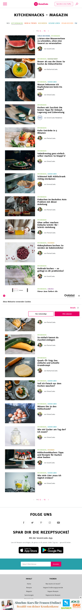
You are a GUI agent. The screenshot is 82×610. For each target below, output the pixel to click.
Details (73, 308)
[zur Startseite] (41, 4)
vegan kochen (67, 23)
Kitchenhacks (17, 23)
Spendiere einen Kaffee (63, 4)
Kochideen (42, 23)
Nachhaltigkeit (53, 59)
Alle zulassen (67, 314)
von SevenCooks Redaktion (53, 118)
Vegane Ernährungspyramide (53, 587)
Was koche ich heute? (53, 584)
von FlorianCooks (50, 138)
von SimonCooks (49, 95)
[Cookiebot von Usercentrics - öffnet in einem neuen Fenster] (66, 295)
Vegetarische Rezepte (53, 595)
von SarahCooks (49, 49)
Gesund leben (54, 23)
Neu (8, 23)
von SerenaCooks (50, 184)
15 (44, 31)
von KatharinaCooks (51, 69)
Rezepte (29, 587)
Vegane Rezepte (53, 591)
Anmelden (56, 564)
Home (29, 584)
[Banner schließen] (79, 295)
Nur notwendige (41, 314)
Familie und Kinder (43, 36)
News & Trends (30, 23)
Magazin (29, 591)
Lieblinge (51, 289)
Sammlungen (29, 595)
